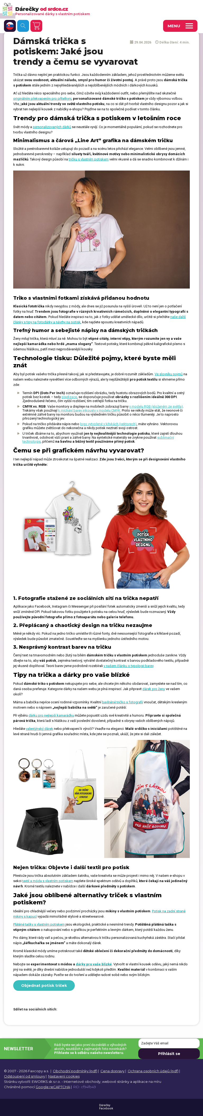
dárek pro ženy (153, 689)
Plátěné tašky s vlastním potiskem (39, 924)
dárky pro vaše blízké (94, 964)
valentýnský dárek (39, 729)
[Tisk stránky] (82, 1009)
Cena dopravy (112, 1071)
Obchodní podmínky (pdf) (75, 1071)
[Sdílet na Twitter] (73, 1009)
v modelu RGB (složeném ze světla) (156, 406)
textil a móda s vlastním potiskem (47, 881)
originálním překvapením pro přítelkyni (42, 99)
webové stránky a (117, 1081)
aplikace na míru (147, 1081)
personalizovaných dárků (52, 127)
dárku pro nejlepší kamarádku (51, 715)
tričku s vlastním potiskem (89, 159)
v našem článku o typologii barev (128, 666)
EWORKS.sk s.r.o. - (47, 1081)
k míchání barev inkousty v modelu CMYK (89, 410)
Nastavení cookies (64, 1076)
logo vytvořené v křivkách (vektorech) (108, 424)
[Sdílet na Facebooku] (64, 1009)
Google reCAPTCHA (53, 1087)
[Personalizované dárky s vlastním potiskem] (94, 9)
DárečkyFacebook (106, 1107)
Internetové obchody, (82, 1081)
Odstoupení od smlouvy (24, 1076)
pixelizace (69, 397)
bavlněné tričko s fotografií (122, 702)
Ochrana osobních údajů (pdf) (153, 1071)
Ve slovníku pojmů (169, 374)
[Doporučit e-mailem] (91, 1009)
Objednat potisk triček (44, 985)
